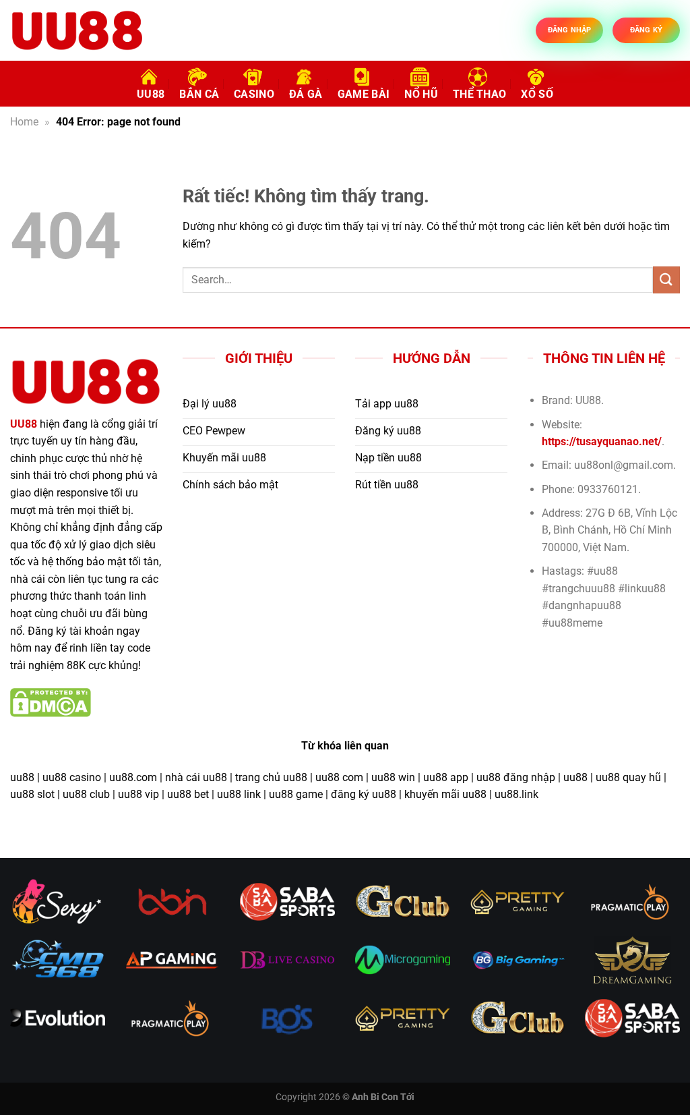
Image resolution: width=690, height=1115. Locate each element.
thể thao (480, 94)
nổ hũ (421, 94)
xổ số (537, 94)
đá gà (306, 94)
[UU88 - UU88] (77, 30)
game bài (364, 94)
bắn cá (199, 94)
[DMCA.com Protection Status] (50, 701)
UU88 (150, 94)
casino (254, 94)
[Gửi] (666, 279)
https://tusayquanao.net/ (602, 441)
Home (24, 121)
